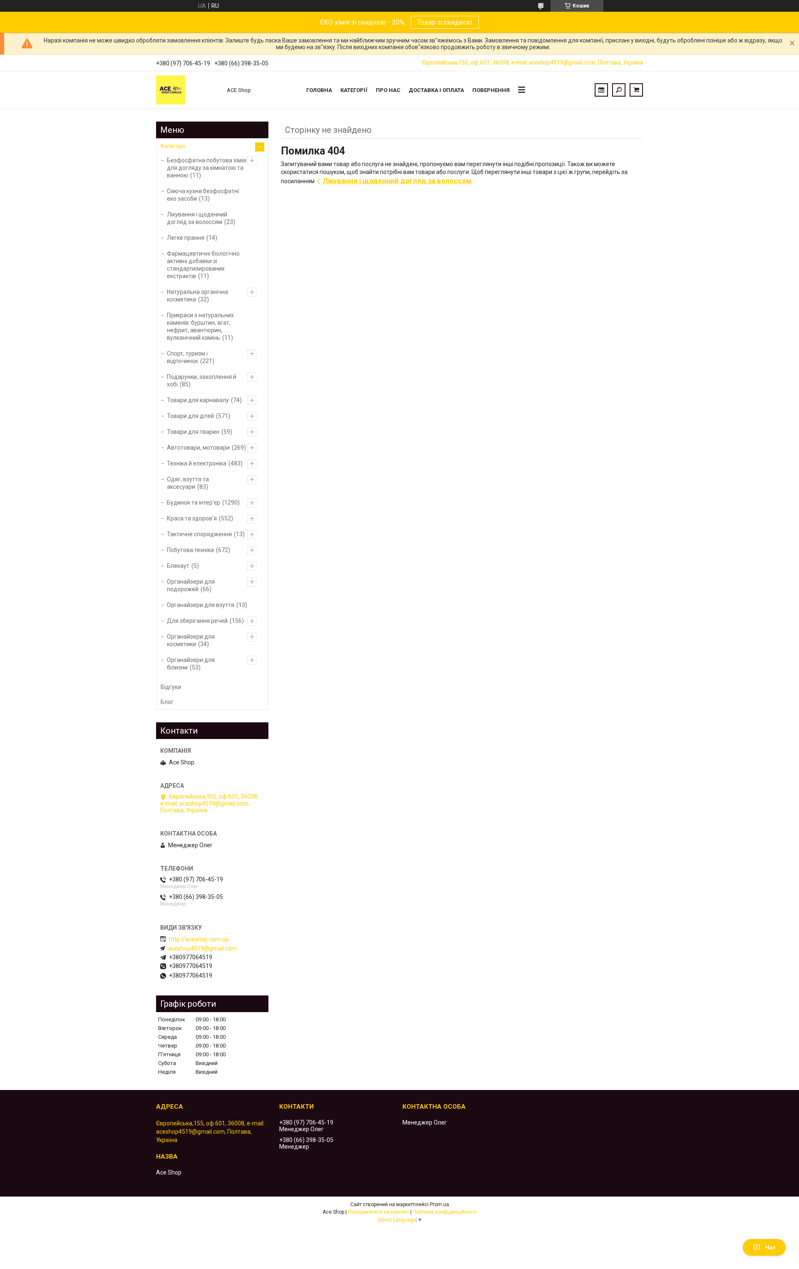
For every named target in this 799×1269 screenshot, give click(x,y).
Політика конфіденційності (444, 1212)
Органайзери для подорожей (191, 585)
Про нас (388, 90)
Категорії (353, 90)
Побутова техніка (190, 550)
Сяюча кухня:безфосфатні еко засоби (203, 195)
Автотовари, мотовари (198, 447)
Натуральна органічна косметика (197, 296)
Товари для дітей (190, 416)
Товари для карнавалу (198, 400)
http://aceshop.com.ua (198, 939)
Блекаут (178, 565)
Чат (770, 1247)
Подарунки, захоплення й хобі (201, 380)
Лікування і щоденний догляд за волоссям (397, 181)
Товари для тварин (193, 431)
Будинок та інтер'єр (193, 502)
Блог (167, 702)
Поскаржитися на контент (378, 1212)
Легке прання (185, 237)
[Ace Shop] (187, 90)
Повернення (491, 90)
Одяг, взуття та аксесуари (188, 483)
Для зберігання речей (197, 620)
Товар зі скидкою (444, 22)
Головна (319, 90)
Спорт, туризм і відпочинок (187, 357)
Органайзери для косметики (191, 640)
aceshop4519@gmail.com (202, 948)
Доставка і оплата (436, 90)
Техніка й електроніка (196, 463)
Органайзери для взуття (200, 605)
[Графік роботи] (601, 90)
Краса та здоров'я (192, 518)
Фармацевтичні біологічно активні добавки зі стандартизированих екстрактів (203, 264)
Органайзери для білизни (191, 664)
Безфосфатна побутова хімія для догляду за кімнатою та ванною (206, 168)
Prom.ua (439, 1204)
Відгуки (171, 687)
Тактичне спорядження (199, 534)
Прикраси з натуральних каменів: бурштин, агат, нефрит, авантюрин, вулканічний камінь (200, 326)
